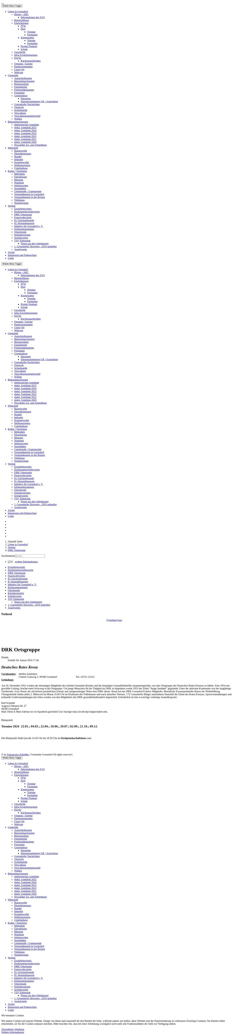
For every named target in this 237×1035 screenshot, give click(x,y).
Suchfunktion (8, 555)
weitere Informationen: (26, 561)
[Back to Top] (2, 3)
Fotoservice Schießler (18, 754)
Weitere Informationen (12, 1032)
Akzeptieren (7, 1029)
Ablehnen (19, 1029)
